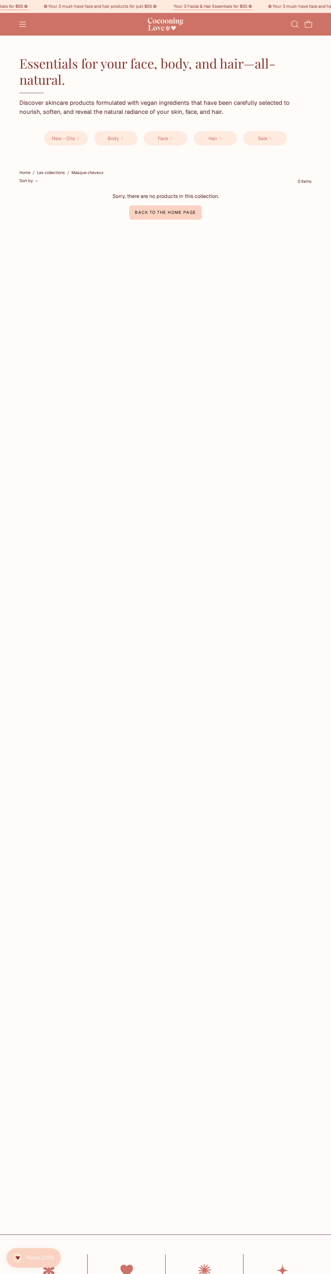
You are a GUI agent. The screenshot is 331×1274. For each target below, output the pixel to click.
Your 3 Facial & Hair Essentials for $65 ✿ (225, 6)
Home (24, 172)
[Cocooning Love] (165, 24)
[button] (294, 24)
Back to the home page (165, 212)
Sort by (26, 180)
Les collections (51, 172)
